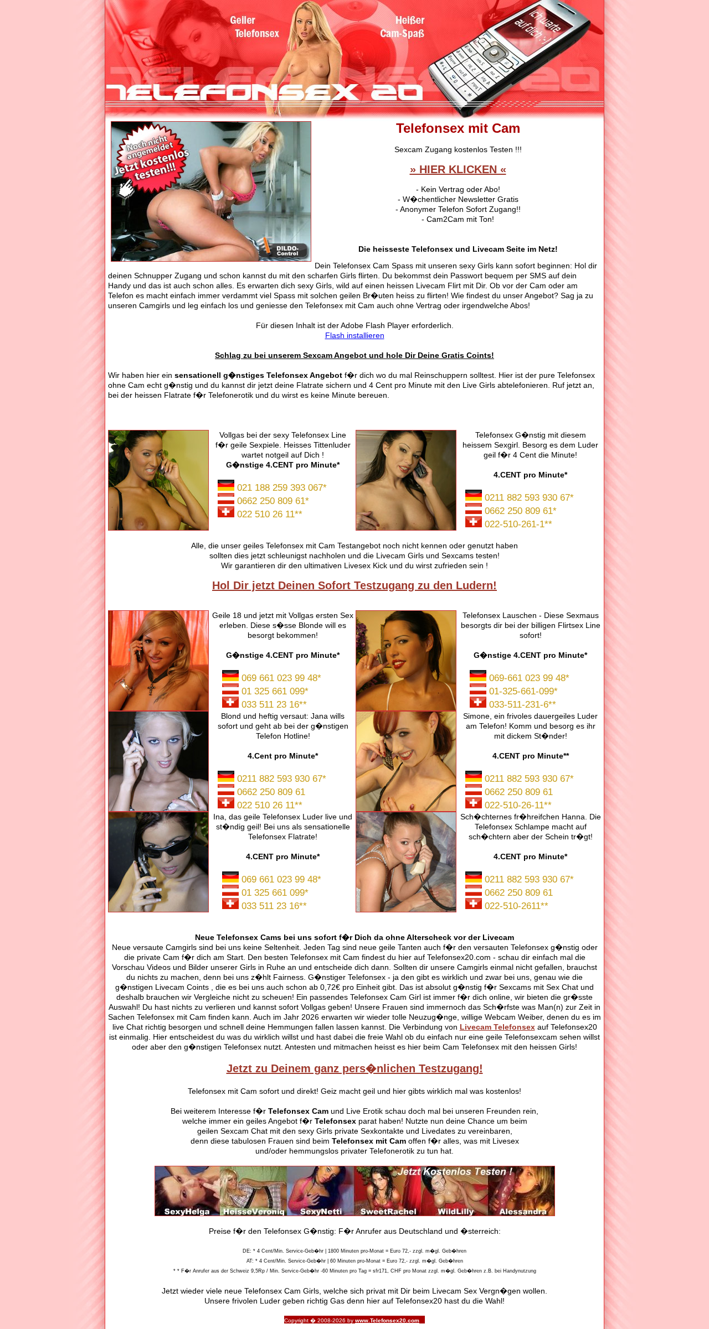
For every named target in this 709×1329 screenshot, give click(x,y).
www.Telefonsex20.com (387, 1320)
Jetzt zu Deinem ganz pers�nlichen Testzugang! (355, 1068)
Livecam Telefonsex (497, 1026)
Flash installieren (354, 335)
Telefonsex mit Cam (369, 1140)
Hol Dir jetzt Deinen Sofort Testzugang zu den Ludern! (354, 585)
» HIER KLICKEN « (458, 169)
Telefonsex (335, 1121)
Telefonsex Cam (298, 1111)
